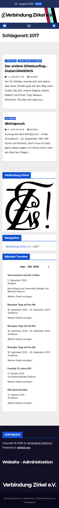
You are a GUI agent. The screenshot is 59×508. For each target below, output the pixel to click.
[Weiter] (49, 267)
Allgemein (10, 118)
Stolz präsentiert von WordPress (19, 498)
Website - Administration (27, 461)
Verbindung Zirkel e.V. (29, 15)
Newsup (47, 498)
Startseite (11, 61)
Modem (34, 77)
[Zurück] (10, 267)
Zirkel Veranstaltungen (30, 61)
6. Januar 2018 (16, 77)
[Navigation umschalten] (29, 26)
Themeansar (29, 502)
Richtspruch (15, 124)
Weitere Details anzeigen (20, 296)
